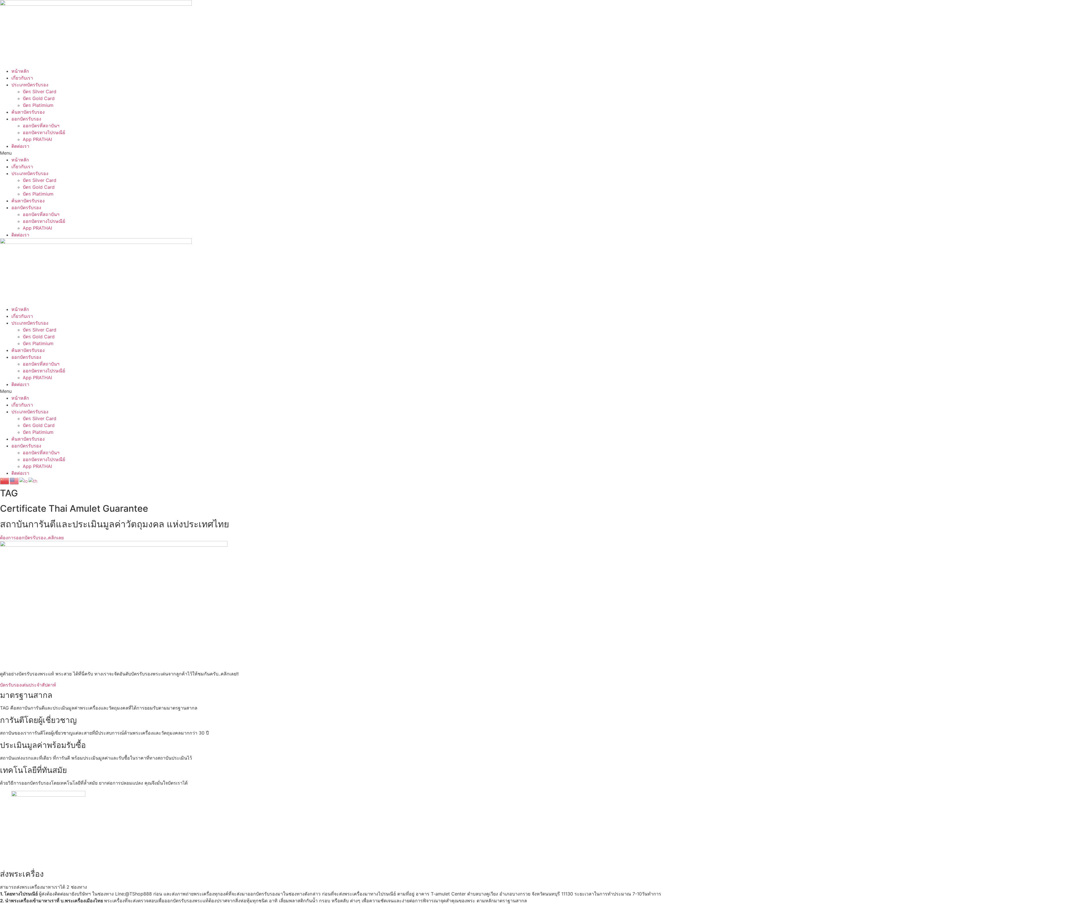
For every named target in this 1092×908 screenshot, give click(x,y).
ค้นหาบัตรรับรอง (28, 112)
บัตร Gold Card (39, 98)
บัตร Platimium (38, 105)
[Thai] (33, 480)
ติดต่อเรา (20, 146)
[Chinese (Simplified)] (5, 480)
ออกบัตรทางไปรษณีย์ (44, 132)
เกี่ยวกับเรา (22, 78)
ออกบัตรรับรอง (26, 119)
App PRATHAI (37, 139)
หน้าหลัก (20, 71)
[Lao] (23, 480)
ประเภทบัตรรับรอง (29, 85)
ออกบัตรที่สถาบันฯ (41, 125)
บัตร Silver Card (39, 91)
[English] (14, 480)
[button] (546, 153)
